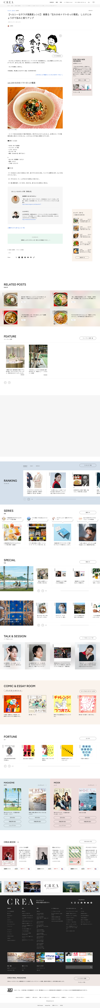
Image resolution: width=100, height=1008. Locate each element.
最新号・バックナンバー (11, 968)
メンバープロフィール (41, 968)
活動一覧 (38, 970)
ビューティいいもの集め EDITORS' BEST (26, 934)
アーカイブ (9, 931)
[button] (5, 382)
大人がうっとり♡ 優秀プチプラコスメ (27, 937)
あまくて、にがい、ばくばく (71, 924)
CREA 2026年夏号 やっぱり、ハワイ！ (40, 914)
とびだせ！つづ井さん (70, 917)
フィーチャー (9, 934)
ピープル (23, 968)
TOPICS (8, 938)
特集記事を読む (12, 821)
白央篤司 (11, 26)
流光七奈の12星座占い (85, 915)
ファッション (9, 926)
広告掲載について (54, 997)
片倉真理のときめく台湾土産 (27, 915)
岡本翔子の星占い (84, 913)
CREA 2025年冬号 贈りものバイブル (40, 937)
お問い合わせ (34, 997)
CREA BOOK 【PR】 (11, 970)
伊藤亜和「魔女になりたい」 (71, 913)
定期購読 (63, 997)
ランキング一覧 (87, 465)
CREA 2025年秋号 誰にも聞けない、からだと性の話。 (42, 926)
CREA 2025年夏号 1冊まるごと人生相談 (40, 930)
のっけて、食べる (13, 10)
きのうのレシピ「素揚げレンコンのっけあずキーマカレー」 (49, 75)
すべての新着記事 (10, 911)
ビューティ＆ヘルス (11, 924)
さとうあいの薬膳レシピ (26, 928)
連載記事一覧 (82, 257)
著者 (23, 970)
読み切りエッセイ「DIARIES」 (71, 915)
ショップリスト (12, 825)
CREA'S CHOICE (10, 936)
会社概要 (27, 997)
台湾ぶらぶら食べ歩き (26, 913)
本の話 (61, 1005)
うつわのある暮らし (25, 931)
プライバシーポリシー (80, 997)
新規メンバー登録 (82, 80)
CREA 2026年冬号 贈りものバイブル (40, 922)
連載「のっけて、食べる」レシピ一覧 (16, 228)
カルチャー (9, 919)
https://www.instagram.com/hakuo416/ (31, 204)
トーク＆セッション (68, 2)
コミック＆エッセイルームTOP (88, 691)
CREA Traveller (40, 1005)
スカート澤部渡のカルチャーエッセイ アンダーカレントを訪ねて (72, 927)
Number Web (47, 1005)
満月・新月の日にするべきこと (86, 924)
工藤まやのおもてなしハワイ (27, 921)
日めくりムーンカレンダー (86, 922)
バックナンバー (41, 785)
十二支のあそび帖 (69, 919)
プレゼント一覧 (76, 92)
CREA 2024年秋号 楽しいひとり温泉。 (40, 941)
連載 (57, 2)
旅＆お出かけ (9, 915)
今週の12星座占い (84, 917)
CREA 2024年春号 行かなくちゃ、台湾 (40, 948)
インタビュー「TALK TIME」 (71, 922)
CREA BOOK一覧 (88, 841)
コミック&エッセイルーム (80, 2)
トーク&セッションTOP (55, 911)
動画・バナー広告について (44, 997)
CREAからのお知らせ (11, 940)
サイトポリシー (71, 997)
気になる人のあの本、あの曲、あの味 (57, 914)
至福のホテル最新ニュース (27, 923)
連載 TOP (88, 512)
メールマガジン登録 (82, 978)
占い (89, 2)
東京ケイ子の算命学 (84, 919)
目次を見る (12, 817)
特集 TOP (88, 562)
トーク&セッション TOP (87, 638)
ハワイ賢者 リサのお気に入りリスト (27, 918)
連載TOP (23, 911)
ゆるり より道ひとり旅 (70, 931)
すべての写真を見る (57, 56)
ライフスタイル (10, 922)
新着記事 (52, 2)
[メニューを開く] (93, 2)
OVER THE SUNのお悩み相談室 (57, 921)
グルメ (10, 252)
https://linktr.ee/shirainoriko (28, 219)
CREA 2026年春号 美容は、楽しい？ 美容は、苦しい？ (42, 918)
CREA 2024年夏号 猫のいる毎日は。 (40, 944)
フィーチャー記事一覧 (88, 338)
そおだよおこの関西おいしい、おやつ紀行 (27, 926)
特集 (61, 2)
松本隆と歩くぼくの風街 (55, 919)
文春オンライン (55, 1005)
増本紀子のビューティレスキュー (27, 941)
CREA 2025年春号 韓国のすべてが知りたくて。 (42, 934)
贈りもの (9, 913)
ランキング (9, 929)
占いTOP (88, 738)
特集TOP (38, 911)
